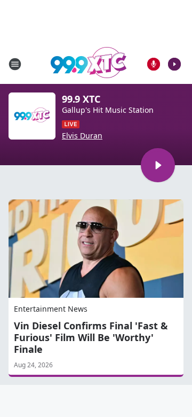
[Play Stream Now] (174, 64)
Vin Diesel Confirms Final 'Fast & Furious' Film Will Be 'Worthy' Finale (91, 337)
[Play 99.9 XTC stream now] (32, 116)
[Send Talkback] (153, 64)
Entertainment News (50, 309)
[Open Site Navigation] (15, 64)
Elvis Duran (82, 136)
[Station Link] (88, 64)
